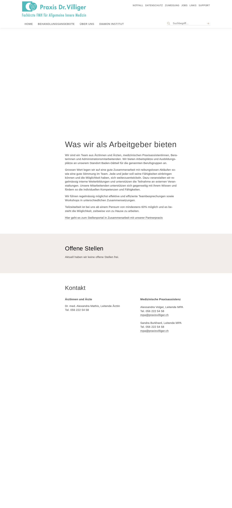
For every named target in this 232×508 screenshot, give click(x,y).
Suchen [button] (208, 23)
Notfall (138, 5)
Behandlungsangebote (56, 24)
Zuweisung (172, 5)
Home (29, 24)
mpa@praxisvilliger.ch (154, 314)
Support (204, 5)
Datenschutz (154, 5)
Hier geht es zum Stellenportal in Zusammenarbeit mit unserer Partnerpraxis (114, 217)
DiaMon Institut (111, 24)
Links (193, 5)
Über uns (87, 24)
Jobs (184, 5)
